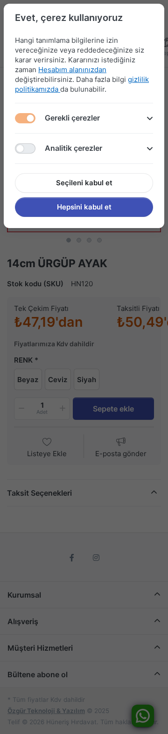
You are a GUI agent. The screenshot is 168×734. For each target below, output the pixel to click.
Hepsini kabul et (84, 206)
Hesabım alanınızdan (72, 69)
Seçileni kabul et (84, 182)
